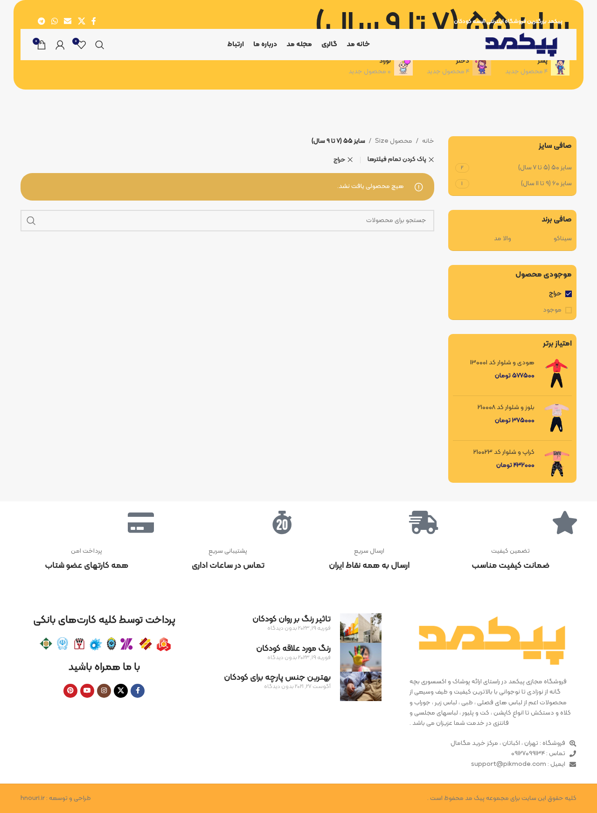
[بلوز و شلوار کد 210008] (556, 418)
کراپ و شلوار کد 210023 (504, 452)
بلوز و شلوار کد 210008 (506, 407)
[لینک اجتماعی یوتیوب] (87, 691)
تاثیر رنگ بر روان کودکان (291, 619)
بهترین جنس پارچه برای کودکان (277, 677)
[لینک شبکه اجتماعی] (81, 21)
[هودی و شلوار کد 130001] (556, 373)
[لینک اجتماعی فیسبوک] (93, 21)
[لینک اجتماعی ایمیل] (68, 21)
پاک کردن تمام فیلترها (397, 160)
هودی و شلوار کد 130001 (502, 363)
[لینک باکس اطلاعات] (510, 559)
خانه (428, 141)
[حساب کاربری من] (60, 44)
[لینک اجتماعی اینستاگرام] (104, 691)
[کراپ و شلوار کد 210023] (556, 463)
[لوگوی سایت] (521, 44)
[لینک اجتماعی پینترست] (70, 691)
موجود (552, 310)
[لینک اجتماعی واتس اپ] (54, 21)
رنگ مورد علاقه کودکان (293, 648)
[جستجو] (99, 44)
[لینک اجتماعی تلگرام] (41, 21)
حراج (555, 294)
